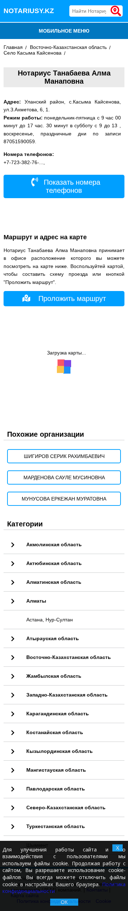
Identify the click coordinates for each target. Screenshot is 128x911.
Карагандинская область (57, 713)
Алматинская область (53, 582)
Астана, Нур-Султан (49, 619)
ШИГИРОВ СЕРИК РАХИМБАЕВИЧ (64, 456)
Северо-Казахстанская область (66, 807)
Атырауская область (52, 638)
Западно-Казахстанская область (67, 695)
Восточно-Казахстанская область (68, 47)
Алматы (36, 601)
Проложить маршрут (72, 298)
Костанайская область (54, 732)
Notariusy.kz (29, 11)
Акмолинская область (54, 544)
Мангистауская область (56, 770)
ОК (64, 902)
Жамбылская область (53, 676)
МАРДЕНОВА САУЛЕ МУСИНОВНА (64, 477)
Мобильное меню (64, 31)
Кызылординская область (59, 751)
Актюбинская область (54, 563)
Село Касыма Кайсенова (33, 53)
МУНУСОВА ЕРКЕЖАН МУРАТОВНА (64, 499)
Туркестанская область (55, 826)
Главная (13, 47)
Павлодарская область (55, 789)
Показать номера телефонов (71, 186)
